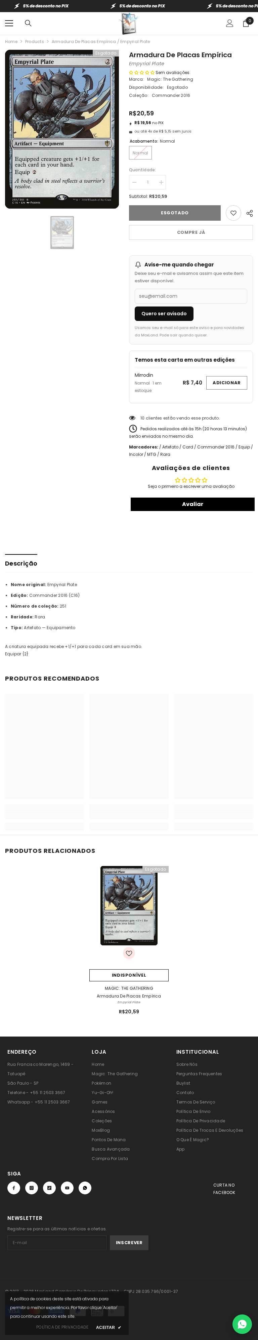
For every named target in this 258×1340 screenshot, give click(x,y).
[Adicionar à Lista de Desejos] (233, 213)
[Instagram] (31, 1188)
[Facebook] (13, 1188)
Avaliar (192, 504)
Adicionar (227, 382)
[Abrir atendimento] (242, 1324)
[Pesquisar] (28, 23)
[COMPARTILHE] (247, 212)
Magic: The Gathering (170, 79)
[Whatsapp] (85, 1188)
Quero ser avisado (164, 313)
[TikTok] (49, 1188)
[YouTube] (67, 1188)
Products (34, 41)
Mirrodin (144, 375)
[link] (44, 815)
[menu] (9, 23)
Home (11, 41)
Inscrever (129, 1242)
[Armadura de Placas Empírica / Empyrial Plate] (129, 905)
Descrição (21, 563)
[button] (142, 72)
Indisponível (129, 975)
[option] (62, 129)
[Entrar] (229, 23)
